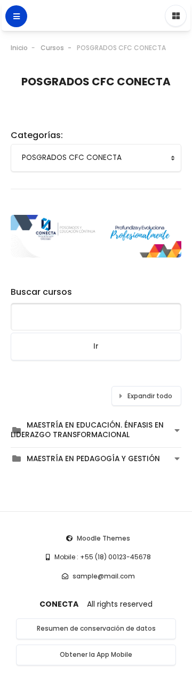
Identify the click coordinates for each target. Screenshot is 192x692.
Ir (96, 346)
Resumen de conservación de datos (96, 628)
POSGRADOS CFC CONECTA (121, 47)
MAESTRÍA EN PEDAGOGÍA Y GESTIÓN (93, 459)
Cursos (52, 47)
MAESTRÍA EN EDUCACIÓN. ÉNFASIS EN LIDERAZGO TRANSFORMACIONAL (87, 430)
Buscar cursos (41, 292)
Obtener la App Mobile (96, 654)
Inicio (19, 47)
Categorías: (37, 135)
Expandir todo (149, 395)
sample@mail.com (104, 576)
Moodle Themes (103, 538)
